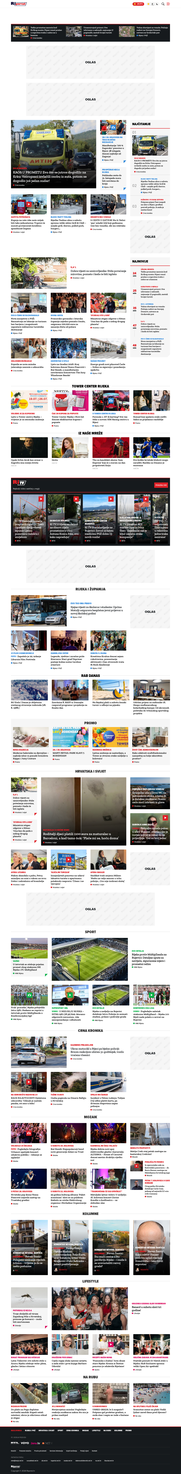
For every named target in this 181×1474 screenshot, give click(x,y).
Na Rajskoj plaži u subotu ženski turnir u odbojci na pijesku (109, 704)
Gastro (96, 1370)
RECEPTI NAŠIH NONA (102, 1357)
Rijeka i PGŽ (143, 35)
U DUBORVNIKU (99, 1406)
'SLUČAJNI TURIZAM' (60, 872)
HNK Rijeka (19, 973)
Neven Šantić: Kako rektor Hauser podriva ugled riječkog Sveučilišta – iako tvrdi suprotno (149, 1258)
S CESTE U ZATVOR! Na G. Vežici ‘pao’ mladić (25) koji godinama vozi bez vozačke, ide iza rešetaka (107, 223)
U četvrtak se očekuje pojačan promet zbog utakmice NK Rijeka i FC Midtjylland (28, 967)
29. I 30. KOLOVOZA (61, 749)
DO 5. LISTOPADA (147, 304)
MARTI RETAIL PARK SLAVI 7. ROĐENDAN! (69, 754)
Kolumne (90, 1214)
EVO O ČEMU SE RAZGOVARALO (25, 315)
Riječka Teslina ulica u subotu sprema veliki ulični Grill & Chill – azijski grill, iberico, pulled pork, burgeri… (68, 224)
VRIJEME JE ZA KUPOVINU (23, 413)
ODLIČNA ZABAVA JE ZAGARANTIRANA (150, 1357)
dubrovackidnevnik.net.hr (84, 1460)
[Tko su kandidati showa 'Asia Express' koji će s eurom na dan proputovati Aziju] (110, 447)
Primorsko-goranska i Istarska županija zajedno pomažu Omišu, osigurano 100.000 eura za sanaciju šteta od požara (68, 322)
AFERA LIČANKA (18, 872)
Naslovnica (16, 1430)
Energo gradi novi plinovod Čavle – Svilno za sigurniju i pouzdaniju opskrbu (107, 367)
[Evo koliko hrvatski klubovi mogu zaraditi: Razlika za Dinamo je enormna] (151, 447)
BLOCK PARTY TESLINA (61, 217)
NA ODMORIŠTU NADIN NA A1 (24, 1094)
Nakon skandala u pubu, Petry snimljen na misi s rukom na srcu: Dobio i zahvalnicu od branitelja (28, 878)
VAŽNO (16, 961)
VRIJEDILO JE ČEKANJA (21, 1145)
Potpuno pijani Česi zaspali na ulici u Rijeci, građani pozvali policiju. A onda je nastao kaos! (153, 206)
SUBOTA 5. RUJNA (98, 653)
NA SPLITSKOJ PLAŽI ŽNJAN (145, 1406)
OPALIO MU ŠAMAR (99, 1094)
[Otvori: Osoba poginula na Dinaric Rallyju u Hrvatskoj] (69, 1082)
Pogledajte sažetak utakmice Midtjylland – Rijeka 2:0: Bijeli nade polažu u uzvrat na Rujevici (151, 1015)
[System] (153, 4)
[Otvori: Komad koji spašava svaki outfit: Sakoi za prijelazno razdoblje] (151, 400)
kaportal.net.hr (56, 1460)
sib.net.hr (44, 1460)
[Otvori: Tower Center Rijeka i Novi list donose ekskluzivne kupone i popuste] (70, 400)
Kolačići (13, 1451)
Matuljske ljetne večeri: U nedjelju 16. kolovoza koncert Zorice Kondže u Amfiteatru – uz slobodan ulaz (108, 1198)
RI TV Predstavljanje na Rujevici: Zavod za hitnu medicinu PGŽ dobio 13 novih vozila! (99, 532)
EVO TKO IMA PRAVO (81, 603)
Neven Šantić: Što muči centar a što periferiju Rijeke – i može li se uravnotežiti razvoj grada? (110, 1260)
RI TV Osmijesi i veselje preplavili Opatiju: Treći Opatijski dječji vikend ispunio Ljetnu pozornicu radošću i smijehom (29, 529)
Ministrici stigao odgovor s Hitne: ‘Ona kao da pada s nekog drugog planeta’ (107, 321)
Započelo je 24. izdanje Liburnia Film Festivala (26, 658)
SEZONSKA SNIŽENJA (101, 749)
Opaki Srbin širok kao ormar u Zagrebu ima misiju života (27, 461)
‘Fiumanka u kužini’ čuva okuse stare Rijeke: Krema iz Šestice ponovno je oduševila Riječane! (108, 1363)
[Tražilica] (163, 4)
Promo (15, 423)
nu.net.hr (98, 1460)
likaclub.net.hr (109, 1460)
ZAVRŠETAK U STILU (60, 361)
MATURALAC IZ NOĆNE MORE (56, 829)
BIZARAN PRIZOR (19, 1406)
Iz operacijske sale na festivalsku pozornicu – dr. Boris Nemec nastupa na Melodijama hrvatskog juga (157, 1169)
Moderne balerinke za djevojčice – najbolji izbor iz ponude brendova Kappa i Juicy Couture (31, 755)
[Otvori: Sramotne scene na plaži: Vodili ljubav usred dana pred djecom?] (151, 1393)
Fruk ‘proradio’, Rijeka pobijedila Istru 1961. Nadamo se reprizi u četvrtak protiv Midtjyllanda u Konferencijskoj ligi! (28, 1011)
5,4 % (73, 267)
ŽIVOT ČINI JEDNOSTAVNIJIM (145, 749)
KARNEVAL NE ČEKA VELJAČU (103, 1145)
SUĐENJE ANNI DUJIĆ (143, 824)
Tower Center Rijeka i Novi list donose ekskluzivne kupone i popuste (68, 419)
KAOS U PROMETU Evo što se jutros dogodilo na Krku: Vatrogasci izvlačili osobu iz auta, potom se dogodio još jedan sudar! (50, 176)
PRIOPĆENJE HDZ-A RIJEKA (111, 171)
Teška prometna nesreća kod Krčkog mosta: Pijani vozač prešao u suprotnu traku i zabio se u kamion (46, 31)
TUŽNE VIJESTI (57, 1094)
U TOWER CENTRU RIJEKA (104, 413)
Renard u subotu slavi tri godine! (146, 1308)
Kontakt (94, 1451)
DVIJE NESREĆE (20, 168)
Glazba (15, 1161)
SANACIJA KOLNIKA (60, 520)
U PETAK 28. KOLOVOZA (21, 1191)
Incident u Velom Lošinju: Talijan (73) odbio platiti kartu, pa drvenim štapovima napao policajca (107, 1102)
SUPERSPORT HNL (60, 1008)
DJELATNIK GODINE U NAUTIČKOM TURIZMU (131, 519)
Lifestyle (90, 1281)
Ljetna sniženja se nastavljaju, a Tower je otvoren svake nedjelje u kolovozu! (110, 755)
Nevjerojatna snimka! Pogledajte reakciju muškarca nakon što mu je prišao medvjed (70, 1412)
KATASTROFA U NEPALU (149, 286)
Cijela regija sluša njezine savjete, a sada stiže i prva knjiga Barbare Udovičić (69, 1363)
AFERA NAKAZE (97, 872)
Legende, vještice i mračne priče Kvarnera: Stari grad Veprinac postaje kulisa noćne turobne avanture (67, 660)
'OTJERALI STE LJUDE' (100, 315)
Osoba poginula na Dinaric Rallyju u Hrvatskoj (68, 1099)
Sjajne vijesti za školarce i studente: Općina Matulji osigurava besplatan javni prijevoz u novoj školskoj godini (97, 610)
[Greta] (70, 447)
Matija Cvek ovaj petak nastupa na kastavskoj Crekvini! (148, 1153)
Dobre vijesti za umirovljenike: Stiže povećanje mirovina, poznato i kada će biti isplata (98, 272)
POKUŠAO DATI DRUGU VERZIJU (148, 789)
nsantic (63, 1269)
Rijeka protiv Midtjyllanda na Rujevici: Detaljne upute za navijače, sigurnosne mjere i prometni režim (149, 959)
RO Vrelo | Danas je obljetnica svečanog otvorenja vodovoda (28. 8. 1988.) (28, 705)
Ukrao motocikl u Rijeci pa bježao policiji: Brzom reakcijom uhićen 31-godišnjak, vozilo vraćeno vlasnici (97, 1052)
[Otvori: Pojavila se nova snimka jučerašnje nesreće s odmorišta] (29, 348)
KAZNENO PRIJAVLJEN (82, 1045)
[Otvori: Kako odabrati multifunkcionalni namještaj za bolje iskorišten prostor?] (150, 737)
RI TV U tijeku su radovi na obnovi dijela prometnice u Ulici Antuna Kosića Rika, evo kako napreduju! (64, 531)
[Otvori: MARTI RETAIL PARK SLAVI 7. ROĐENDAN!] (71, 737)
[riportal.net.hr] (15, 1466)
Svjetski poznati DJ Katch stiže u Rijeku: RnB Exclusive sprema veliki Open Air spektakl (150, 1363)
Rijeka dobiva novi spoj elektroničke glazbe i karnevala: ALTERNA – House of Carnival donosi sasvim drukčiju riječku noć (107, 1154)
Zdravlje (18, 1325)
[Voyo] (25, 1443)
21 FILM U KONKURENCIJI (22, 653)
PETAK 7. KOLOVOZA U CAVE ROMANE (157, 1182)
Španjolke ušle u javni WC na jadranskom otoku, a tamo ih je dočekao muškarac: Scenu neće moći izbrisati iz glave (149, 797)
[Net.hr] (15, 1443)
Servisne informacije (56, 1451)
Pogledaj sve (161, 485)
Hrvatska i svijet (91, 35)
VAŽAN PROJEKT (97, 361)
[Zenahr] (35, 1443)
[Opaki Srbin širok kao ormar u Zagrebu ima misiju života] (29, 447)
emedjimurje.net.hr (17, 1460)
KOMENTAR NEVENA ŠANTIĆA (27, 1253)
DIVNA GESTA (57, 315)
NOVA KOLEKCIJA (20, 749)
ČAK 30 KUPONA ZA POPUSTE (65, 413)
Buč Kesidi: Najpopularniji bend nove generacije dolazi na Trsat (67, 1150)
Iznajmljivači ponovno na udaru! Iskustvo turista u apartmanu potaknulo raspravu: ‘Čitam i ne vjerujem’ (67, 879)
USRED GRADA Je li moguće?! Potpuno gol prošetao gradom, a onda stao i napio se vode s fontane (110, 1412)
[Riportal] (19, 4)
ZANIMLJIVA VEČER (60, 653)
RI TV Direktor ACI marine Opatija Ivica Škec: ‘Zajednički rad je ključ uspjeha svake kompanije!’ (133, 531)
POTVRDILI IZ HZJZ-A (22, 1310)
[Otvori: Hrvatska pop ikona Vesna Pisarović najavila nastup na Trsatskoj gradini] (29, 1179)
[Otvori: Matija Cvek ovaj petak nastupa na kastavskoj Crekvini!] (150, 1134)
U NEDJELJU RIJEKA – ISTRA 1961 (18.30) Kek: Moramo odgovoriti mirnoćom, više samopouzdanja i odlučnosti (68, 1015)
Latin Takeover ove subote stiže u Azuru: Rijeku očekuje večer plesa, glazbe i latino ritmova (28, 1363)
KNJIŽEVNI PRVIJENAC (62, 1357)
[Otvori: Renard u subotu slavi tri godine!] (90, 1308)
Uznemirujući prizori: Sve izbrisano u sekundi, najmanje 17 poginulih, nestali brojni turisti (98, 30)
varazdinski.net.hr (32, 1460)
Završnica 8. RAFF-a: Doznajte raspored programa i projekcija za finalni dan (69, 705)
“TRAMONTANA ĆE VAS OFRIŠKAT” (106, 1191)
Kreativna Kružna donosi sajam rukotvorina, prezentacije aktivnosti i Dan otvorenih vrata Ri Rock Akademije (107, 660)
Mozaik (90, 1117)
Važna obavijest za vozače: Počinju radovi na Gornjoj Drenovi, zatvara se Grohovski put (152, 30)
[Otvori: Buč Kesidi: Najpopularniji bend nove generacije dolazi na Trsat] (69, 1133)
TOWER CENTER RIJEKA (143, 413)
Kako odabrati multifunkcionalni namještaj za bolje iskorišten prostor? (149, 755)
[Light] (148, 4)
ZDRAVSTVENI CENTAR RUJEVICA (96, 522)
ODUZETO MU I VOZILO (100, 217)
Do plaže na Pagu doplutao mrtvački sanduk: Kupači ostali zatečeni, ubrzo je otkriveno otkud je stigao (29, 1413)
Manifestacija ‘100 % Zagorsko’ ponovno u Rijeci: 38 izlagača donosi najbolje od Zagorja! (113, 151)
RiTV (19, 541)
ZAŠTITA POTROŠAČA (20, 217)
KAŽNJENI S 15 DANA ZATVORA (152, 199)
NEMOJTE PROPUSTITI (140, 1148)
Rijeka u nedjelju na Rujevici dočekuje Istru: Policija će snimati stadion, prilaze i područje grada (109, 1014)
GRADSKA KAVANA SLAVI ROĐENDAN (149, 1303)
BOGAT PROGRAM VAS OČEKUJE (25, 1357)
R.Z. (16, 1270)
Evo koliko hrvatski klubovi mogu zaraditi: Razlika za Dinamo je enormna (150, 462)
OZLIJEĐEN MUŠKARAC (21, 361)
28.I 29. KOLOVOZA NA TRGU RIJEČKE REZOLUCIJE (112, 140)
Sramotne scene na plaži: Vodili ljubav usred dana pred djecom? (149, 1411)
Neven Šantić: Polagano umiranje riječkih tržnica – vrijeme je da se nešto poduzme (29, 1261)
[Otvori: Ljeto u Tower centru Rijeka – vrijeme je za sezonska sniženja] (29, 400)
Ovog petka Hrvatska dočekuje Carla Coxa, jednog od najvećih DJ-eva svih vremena (157, 1190)
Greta (55, 459)
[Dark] (157, 4)
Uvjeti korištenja (71, 1451)
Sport (90, 932)
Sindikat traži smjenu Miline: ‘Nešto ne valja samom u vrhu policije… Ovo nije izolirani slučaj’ (107, 878)
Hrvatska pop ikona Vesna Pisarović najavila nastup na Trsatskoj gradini (25, 1197)
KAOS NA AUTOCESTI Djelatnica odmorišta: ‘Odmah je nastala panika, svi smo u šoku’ (28, 1100)
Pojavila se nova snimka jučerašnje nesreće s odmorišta (27, 365)
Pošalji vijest (84, 1451)
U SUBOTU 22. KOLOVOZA (62, 1191)
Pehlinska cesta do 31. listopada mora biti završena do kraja (112, 179)
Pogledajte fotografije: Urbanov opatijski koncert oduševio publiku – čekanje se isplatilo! (26, 1153)
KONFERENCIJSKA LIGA (143, 1008)
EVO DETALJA (138, 951)
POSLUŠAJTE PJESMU (154, 1161)
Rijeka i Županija (90, 589)
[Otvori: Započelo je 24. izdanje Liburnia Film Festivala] (29, 640)
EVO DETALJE (98, 1008)
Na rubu (90, 1377)
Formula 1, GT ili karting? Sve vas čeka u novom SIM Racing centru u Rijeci (110, 419)
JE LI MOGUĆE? (58, 1406)
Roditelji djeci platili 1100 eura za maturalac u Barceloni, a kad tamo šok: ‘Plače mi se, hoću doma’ (81, 836)
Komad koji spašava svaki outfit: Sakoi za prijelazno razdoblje (150, 418)
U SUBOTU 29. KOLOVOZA (62, 1145)
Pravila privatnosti (40, 1451)
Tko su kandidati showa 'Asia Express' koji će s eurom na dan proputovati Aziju (108, 462)
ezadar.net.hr (68, 1460)
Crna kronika (37, 38)
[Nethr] (47, 1443)
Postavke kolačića (25, 1451)
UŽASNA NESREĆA (147, 269)
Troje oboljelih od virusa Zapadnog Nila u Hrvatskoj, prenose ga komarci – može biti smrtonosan (27, 1317)
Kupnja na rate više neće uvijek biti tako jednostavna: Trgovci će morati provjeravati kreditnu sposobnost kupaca (28, 224)
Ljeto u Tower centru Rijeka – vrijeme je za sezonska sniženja (27, 418)
